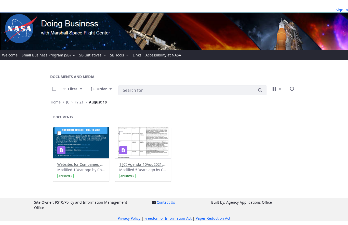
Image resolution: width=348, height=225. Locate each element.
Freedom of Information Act (168, 218)
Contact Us (166, 202)
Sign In (342, 9)
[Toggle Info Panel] (292, 89)
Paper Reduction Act (213, 218)
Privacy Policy (129, 218)
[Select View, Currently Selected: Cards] (277, 89)
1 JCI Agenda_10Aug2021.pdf (143, 164)
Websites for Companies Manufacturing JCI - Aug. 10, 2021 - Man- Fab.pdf (81, 164)
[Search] (260, 90)
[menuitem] (10, 55)
